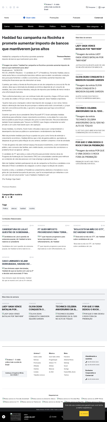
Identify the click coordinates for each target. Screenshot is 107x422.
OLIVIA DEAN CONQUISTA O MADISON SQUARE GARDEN (90, 78)
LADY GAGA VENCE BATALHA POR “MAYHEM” (89, 47)
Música (41, 26)
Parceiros (67, 357)
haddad (23, 208)
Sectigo (66, 369)
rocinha (31, 208)
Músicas (51, 369)
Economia (19, 26)
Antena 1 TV (52, 363)
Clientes (36, 369)
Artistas (51, 366)
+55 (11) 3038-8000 (93, 379)
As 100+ (51, 372)
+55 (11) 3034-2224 (93, 362)
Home (6, 18)
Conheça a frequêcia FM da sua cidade (14, 374)
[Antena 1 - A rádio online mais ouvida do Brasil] (53, 7)
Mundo (30, 26)
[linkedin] (11, 197)
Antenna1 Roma (68, 360)
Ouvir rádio (30, 18)
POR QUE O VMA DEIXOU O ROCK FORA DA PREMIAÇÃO (90, 144)
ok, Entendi (84, 413)
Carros (7, 26)
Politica (52, 26)
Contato (36, 372)
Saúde (63, 26)
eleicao (14, 208)
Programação (53, 360)
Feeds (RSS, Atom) (69, 372)
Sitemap (66, 363)
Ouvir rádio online (54, 357)
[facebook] (3, 197)
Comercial (98, 18)
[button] (3, 7)
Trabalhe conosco (39, 375)
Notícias (36, 360)
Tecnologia (75, 26)
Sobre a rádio (38, 357)
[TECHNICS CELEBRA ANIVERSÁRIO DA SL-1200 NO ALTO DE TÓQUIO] (90, 121)
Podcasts (76, 18)
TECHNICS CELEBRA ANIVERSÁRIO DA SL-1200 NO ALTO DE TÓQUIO (89, 110)
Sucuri (66, 366)
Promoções (54, 18)
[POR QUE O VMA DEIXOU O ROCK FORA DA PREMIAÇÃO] (90, 153)
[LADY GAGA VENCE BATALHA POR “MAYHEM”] (90, 57)
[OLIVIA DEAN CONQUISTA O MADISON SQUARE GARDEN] (90, 88)
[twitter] (6, 197)
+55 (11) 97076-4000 (93, 364)
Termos (66, 375)
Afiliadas (36, 366)
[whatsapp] (8, 197)
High (26, 415)
